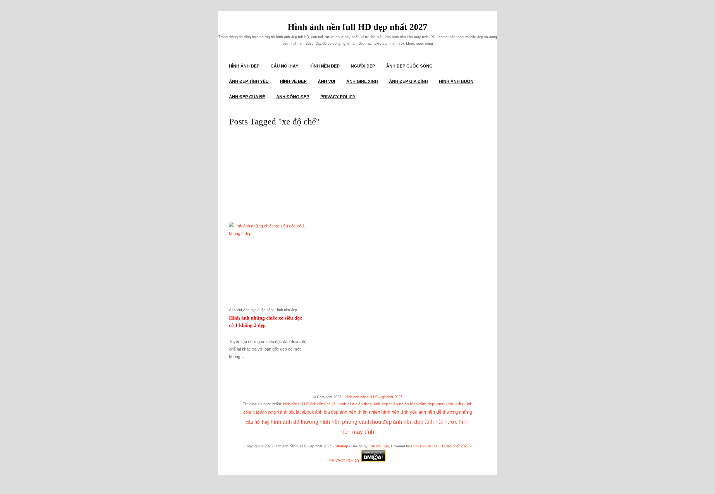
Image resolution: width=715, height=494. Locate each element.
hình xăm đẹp (422, 404)
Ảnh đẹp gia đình (408, 81)
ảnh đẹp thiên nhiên (391, 404)
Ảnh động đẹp (292, 96)
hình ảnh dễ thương (294, 422)
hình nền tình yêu (399, 412)
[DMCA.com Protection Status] (373, 461)
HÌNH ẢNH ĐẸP (244, 66)
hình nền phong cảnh (345, 422)
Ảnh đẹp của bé (247, 96)
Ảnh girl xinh (362, 81)
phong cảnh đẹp (449, 404)
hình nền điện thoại (356, 404)
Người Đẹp (363, 66)
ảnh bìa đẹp (327, 411)
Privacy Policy (338, 96)
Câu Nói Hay (284, 66)
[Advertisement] (363, 181)
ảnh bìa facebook (297, 411)
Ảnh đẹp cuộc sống (409, 66)
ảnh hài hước (441, 422)
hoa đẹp (382, 422)
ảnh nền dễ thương (438, 412)
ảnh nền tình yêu (323, 404)
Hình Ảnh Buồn (456, 81)
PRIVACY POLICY (344, 461)
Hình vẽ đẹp (293, 81)
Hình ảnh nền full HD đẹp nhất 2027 (357, 27)
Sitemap (341, 446)
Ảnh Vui (326, 81)
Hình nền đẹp (324, 66)
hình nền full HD (296, 404)
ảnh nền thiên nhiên (360, 412)
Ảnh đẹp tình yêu (249, 81)
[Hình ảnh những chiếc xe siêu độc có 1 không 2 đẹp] (268, 261)
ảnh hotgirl (269, 412)
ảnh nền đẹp (408, 422)
